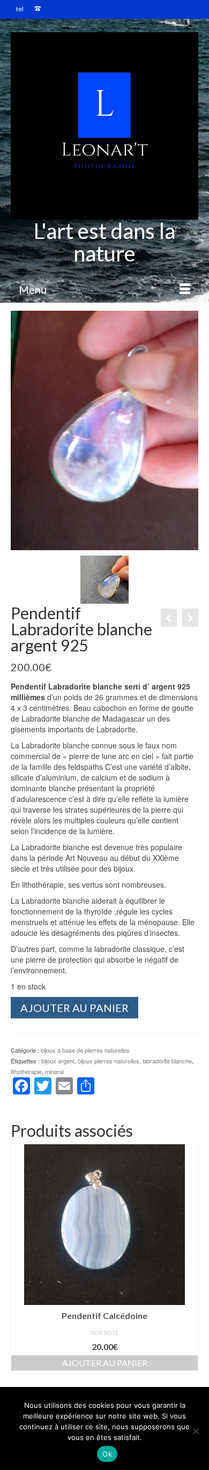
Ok (107, 1454)
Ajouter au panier (74, 1007)
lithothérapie (26, 1071)
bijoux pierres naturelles (108, 1060)
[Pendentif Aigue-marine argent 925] (190, 618)
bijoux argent (57, 1060)
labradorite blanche (167, 1060)
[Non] (195, 1431)
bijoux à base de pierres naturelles (85, 1050)
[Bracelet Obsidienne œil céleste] (169, 618)
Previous (20, 1258)
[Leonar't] (104, 126)
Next (189, 1258)
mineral (54, 1071)
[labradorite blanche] (104, 578)
